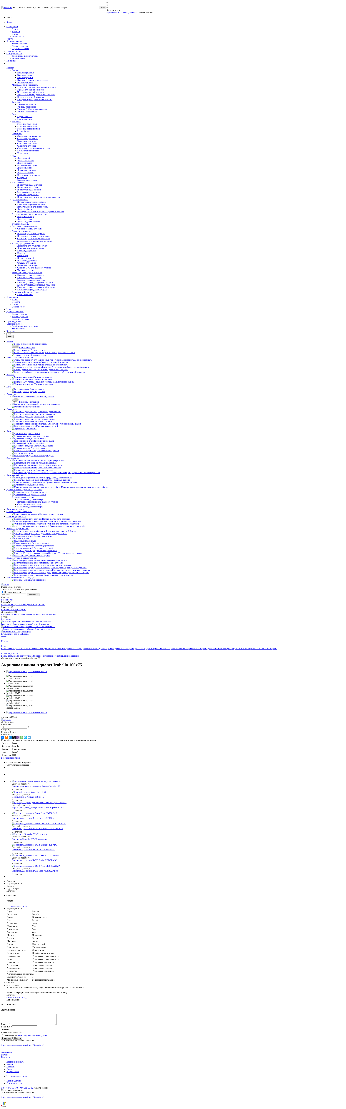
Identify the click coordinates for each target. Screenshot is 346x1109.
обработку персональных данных (33, 1035)
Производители (13, 51)
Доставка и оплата (15, 41)
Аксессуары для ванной (23, 243)
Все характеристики (10, 758)
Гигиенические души (27, 165)
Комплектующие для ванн (29, 277)
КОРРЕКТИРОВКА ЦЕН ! (13, 609)
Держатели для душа (26, 170)
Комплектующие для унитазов (31, 280)
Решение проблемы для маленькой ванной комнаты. (25, 624)
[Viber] (17, 737)
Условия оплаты (19, 44)
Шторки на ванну (25, 216)
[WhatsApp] (21, 737)
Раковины (16, 121)
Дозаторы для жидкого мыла (30, 248)
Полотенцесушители (21, 231)
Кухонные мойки (25, 294)
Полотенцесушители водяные (31, 233)
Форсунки (22, 177)
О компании (12, 26)
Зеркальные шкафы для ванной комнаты (36, 94)
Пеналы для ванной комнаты (30, 92)
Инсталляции (18, 182)
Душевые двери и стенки (29, 221)
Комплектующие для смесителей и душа (36, 287)
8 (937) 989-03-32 (130, 12)
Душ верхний (23, 158)
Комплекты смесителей (28, 151)
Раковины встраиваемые (28, 129)
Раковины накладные (27, 126)
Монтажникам (18, 58)
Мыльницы (22, 255)
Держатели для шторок (28, 265)
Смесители (17, 133)
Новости (16, 31)
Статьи (15, 34)
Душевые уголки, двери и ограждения (29, 214)
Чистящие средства (26, 270)
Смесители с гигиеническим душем (33, 148)
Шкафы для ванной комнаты (30, 97)
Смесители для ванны (27, 138)
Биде (14, 114)
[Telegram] (29, 737)
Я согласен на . (26, 1035)
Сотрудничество (14, 53)
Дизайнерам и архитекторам (25, 56)
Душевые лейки (24, 168)
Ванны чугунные (25, 77)
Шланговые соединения (28, 175)
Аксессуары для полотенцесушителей (34, 241)
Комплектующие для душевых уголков (35, 282)
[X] (14, 737)
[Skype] (25, 737)
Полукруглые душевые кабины (31, 202)
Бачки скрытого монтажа (28, 192)
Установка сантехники (16, 1076)
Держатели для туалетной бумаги (32, 246)
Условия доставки (20, 46)
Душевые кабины (20, 199)
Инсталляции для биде (27, 187)
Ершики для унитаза (26, 251)
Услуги (9, 39)
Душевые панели (25, 163)
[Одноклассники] (6, 737)
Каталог (10, 22)
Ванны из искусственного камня (32, 80)
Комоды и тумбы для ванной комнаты (34, 99)
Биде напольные (24, 116)
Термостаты (22, 153)
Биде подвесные (24, 119)
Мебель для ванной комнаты (25, 85)
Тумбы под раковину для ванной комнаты (36, 87)
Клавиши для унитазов (28, 194)
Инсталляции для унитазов (29, 185)
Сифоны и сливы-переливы (25, 226)
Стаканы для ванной (26, 263)
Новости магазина (12, 592)
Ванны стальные (25, 75)
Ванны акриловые (25, 73)
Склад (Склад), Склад (16, 997)
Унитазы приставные (27, 112)
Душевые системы (25, 160)
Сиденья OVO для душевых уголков (34, 268)
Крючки (21, 253)
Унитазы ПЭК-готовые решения (32, 109)
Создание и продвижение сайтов (22, 1045)
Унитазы (16, 102)
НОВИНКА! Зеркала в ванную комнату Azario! (23, 604)
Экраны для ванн (25, 82)
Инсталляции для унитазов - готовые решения (38, 197)
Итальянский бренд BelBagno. (15, 634)
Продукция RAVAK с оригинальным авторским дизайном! (28, 614)
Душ (14, 155)
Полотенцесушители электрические (34, 236)
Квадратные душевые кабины (31, 204)
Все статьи (6, 619)
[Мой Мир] (10, 737)
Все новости (7, 600)
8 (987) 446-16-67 (114, 12)
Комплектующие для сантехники (27, 272)
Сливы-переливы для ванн (29, 229)
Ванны (15, 70)
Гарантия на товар (20, 48)
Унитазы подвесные (26, 107)
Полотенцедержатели (27, 260)
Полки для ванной (25, 258)
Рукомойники (23, 131)
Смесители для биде (26, 146)
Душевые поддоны (20, 224)
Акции (15, 29)
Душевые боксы (24, 209)
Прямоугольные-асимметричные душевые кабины (40, 212)
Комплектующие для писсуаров (32, 290)
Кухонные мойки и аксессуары (26, 292)
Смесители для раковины (29, 136)
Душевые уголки (25, 219)
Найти (10, 337)
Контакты (11, 61)
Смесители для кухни (27, 143)
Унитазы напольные (26, 104)
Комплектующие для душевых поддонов (36, 285)
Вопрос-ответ (18, 36)
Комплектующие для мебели (30, 275)
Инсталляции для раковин (29, 190)
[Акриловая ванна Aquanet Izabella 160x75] (26, 671)
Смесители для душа (26, 141)
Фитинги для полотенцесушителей (33, 238)
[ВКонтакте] (2, 737)
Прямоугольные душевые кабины (32, 207)
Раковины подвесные (27, 124)
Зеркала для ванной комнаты (30, 90)
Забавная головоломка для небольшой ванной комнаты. (27, 629)
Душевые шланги (25, 172)
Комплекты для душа (27, 180)
